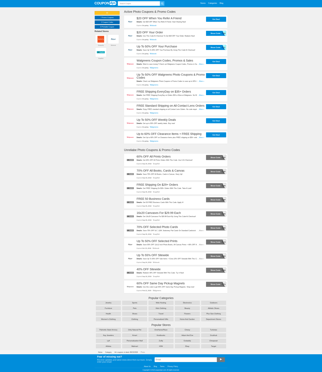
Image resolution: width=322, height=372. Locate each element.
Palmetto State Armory (108, 330)
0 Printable (107, 27)
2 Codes (107, 22)
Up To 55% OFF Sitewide (153, 255)
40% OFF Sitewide (149, 269)
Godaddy (187, 341)
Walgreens (154, 68)
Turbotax (213, 330)
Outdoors (213, 303)
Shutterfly (101, 45)
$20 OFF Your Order (150, 32)
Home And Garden (187, 319)
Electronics (187, 303)
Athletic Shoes (213, 308)
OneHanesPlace (160, 330)
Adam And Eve (187, 335)
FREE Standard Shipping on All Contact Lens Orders (171, 105)
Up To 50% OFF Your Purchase (157, 46)
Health (108, 314)
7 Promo (107, 17)
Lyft (108, 341)
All (107, 13)
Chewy (187, 330)
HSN (161, 346)
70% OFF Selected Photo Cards (157, 226)
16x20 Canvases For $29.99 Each (159, 212)
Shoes (134, 314)
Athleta (108, 346)
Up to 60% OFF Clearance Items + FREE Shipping (169, 133)
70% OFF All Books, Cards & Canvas (161, 170)
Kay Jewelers (108, 335)
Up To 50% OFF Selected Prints (157, 241)
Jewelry (108, 303)
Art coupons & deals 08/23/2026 (126, 352)
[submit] (162, 3)
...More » (201, 64)
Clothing (134, 319)
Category (108, 352)
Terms (162, 366)
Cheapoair (213, 341)
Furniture (108, 308)
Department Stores (213, 319)
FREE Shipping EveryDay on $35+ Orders (164, 91)
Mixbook (153, 25)
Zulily (161, 341)
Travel (160, 314)
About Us (147, 366)
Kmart (134, 335)
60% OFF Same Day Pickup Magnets (161, 283)
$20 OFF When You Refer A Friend (159, 18)
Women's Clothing (108, 319)
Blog (155, 366)
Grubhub (213, 335)
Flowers (187, 314)
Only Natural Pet (134, 330)
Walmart (134, 346)
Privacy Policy (173, 366)
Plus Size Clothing (213, 314)
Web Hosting (161, 303)
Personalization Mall (135, 341)
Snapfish (156, 164)
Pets (134, 308)
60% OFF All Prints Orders (154, 156)
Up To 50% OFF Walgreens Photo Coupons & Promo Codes (171, 76)
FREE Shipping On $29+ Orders (157, 184)
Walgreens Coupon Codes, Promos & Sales (165, 60)
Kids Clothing (161, 308)
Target (213, 346)
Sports (134, 303)
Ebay (187, 346)
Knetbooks (161, 335)
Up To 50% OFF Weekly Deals (156, 119)
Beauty (187, 308)
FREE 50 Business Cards (153, 198)
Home (100, 352)
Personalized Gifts (161, 319)
